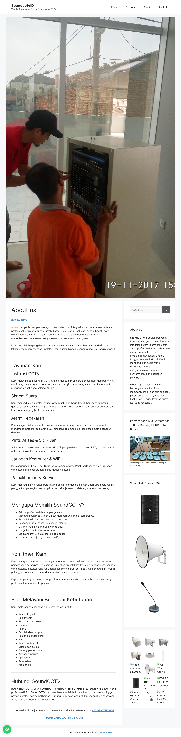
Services (130, 7)
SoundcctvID (22, 5)
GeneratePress (107, 732)
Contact (163, 7)
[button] (7, 729)
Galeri (147, 7)
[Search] (166, 309)
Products (115, 7)
